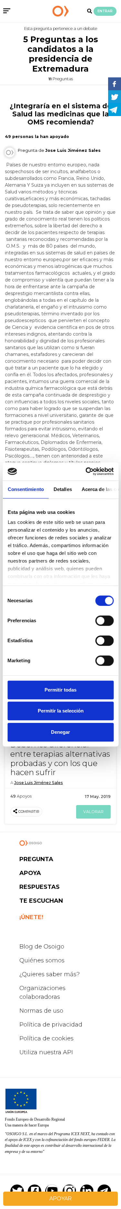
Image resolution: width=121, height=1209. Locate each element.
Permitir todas (60, 690)
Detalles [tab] (62, 489)
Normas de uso (41, 1010)
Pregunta (36, 859)
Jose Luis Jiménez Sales (38, 782)
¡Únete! (31, 917)
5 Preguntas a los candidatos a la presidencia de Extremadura (60, 54)
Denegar (60, 732)
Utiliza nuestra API (46, 1052)
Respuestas (39, 886)
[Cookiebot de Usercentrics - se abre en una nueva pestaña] (86, 471)
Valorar (93, 811)
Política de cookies (46, 1038)
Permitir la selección (61, 710)
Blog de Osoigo (41, 946)
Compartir (28, 812)
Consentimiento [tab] (25, 489)
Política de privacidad (50, 1024)
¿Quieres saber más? (49, 974)
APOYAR (60, 1198)
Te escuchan (41, 900)
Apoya (30, 873)
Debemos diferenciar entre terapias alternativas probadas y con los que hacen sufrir (60, 758)
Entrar (105, 11)
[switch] (104, 620)
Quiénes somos (42, 960)
